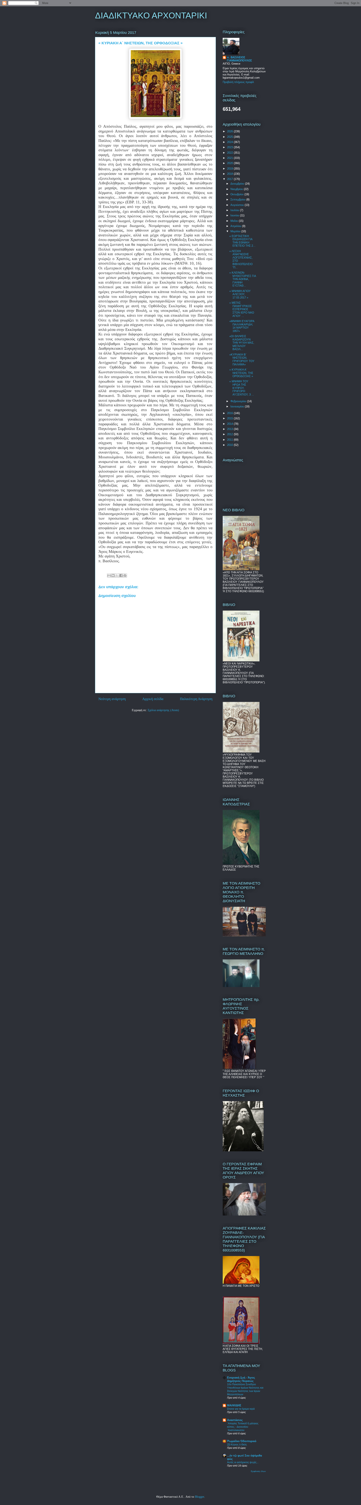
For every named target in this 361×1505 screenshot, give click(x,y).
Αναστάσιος (235, 1420)
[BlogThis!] (113, 575)
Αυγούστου (237, 205)
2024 (230, 142)
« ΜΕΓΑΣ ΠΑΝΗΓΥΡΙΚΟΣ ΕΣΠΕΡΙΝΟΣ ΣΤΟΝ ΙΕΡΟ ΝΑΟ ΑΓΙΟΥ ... (241, 309)
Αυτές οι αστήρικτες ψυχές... (242, 1462)
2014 (230, 423)
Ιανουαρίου (237, 406)
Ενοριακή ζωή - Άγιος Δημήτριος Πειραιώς (241, 1379)
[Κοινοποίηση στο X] (117, 575)
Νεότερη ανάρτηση (112, 699)
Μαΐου (234, 220)
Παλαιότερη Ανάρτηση (196, 699)
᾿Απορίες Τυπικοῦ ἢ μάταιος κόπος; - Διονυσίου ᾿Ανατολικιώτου (242, 1427)
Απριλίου (236, 226)
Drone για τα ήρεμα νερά (241, 1408)
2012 (230, 434)
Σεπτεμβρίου (238, 199)
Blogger (199, 1496)
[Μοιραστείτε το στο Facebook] (121, 575)
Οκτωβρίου (237, 194)
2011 (230, 439)
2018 (230, 173)
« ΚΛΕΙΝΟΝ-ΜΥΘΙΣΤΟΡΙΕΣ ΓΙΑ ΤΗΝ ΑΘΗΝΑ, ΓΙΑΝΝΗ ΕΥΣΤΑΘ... (242, 279)
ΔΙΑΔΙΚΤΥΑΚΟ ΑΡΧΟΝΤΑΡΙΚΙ (151, 15)
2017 (230, 179)
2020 (230, 163)
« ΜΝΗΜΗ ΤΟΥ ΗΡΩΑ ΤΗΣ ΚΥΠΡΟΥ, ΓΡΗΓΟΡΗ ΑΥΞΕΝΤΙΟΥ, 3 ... (241, 388)
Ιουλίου (235, 210)
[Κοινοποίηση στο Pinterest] (125, 575)
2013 (230, 429)
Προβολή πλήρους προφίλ (238, 82)
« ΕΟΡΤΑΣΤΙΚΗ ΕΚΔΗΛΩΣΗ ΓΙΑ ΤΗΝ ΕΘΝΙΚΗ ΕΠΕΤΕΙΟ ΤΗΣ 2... (242, 241)
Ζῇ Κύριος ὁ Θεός (237, 1444)
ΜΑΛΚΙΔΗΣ (234, 1405)
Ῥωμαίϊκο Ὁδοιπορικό (241, 1441)
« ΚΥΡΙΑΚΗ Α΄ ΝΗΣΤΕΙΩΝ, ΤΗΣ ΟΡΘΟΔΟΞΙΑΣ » (241, 373)
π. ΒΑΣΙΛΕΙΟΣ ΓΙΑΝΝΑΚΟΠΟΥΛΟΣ (239, 59)
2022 (230, 152)
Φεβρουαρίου (238, 401)
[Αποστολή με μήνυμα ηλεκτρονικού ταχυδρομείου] (109, 575)
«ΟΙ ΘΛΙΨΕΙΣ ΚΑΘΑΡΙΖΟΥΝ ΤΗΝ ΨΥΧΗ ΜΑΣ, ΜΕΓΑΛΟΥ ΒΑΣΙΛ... (241, 343)
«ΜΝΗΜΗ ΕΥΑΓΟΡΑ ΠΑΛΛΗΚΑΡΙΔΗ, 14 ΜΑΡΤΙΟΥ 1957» (241, 326)
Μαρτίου (235, 231)
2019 (230, 168)
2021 (230, 157)
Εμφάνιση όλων (258, 1471)
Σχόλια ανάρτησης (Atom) (163, 710)
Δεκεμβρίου (237, 183)
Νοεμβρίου (237, 189)
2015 (230, 418)
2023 (230, 147)
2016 (230, 413)
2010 (230, 444)
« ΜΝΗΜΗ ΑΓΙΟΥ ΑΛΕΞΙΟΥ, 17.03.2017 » (240, 294)
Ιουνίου (235, 215)
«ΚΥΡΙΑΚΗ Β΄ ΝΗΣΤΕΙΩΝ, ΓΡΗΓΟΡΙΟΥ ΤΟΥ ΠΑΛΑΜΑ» (241, 359)
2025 (230, 136)
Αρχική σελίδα (152, 699)
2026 (230, 131)
